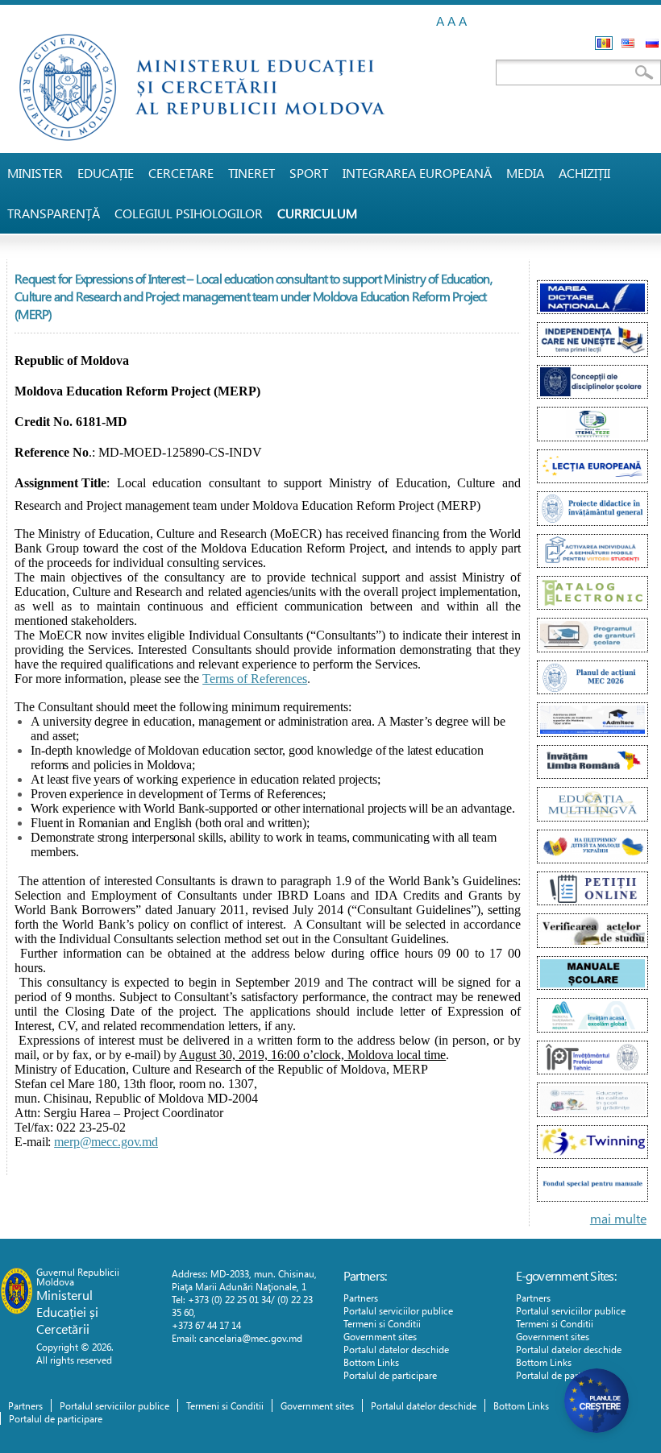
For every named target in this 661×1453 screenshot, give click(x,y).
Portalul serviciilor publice (398, 1310)
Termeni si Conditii (382, 1323)
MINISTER (35, 172)
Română (603, 43)
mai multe (618, 1218)
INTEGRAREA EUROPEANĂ (417, 172)
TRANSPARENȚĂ (53, 213)
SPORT (308, 172)
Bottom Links (371, 1362)
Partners (360, 1297)
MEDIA (525, 172)
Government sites (380, 1336)
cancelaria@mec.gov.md (250, 1337)
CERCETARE (181, 172)
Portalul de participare (390, 1374)
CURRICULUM (317, 213)
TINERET (251, 172)
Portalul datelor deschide (396, 1349)
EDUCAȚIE (105, 172)
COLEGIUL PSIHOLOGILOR (188, 213)
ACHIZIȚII (584, 172)
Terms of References (254, 678)
